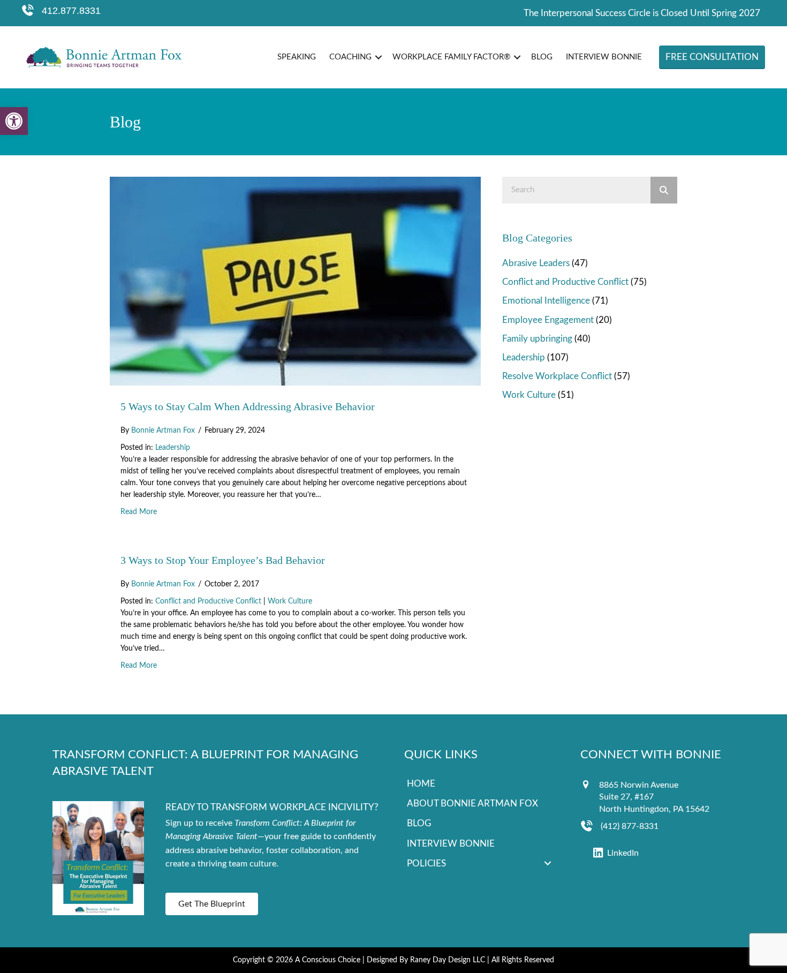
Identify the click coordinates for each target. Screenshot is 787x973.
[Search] (663, 190)
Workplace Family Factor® (451, 57)
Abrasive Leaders (536, 263)
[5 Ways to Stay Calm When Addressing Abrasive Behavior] (295, 280)
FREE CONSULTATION (712, 57)
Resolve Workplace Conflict (557, 376)
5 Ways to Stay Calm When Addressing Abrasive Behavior (247, 406)
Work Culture (290, 601)
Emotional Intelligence (546, 300)
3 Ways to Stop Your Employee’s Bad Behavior (222, 560)
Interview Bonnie (604, 57)
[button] (14, 121)
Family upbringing (537, 338)
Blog (542, 57)
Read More (138, 512)
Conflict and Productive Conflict (208, 601)
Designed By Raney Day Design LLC (426, 960)
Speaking (296, 57)
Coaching (350, 57)
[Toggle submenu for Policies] (547, 863)
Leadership (172, 447)
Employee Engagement (548, 320)
